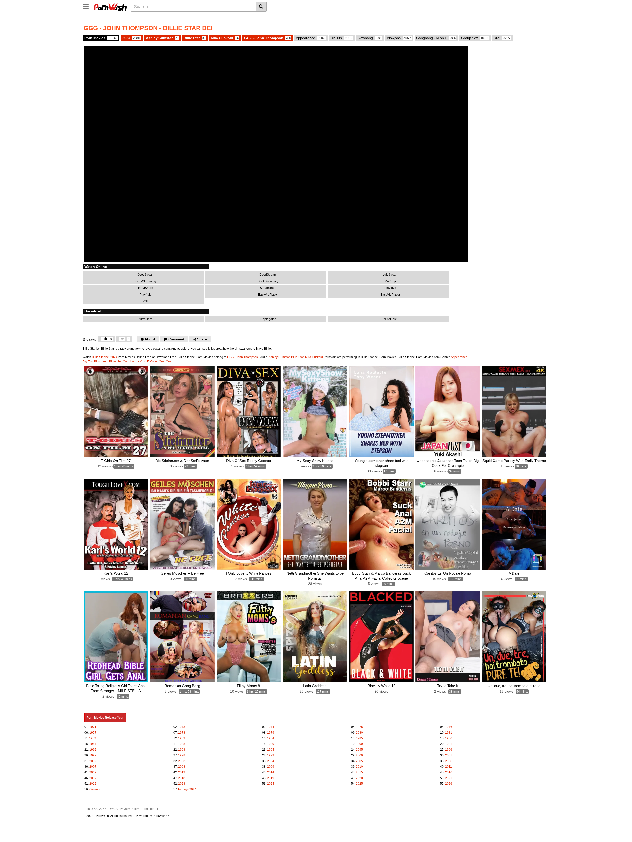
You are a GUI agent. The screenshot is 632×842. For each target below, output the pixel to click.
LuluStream (390, 274)
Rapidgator (268, 319)
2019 (270, 778)
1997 (92, 755)
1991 (448, 744)
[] (261, 7)
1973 (181, 727)
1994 (270, 749)
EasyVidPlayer (267, 294)
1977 (92, 732)
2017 (92, 778)
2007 (92, 766)
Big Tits (341, 38)
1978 (181, 732)
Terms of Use (150, 809)
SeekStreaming (145, 281)
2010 (359, 766)
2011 (448, 766)
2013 (181, 772)
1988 (181, 744)
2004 (270, 761)
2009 (270, 766)
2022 (92, 783)
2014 (270, 772)
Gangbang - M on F (436, 38)
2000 (359, 755)
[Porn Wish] (110, 6)
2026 (448, 783)
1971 (92, 727)
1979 (270, 732)
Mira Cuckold (225, 38)
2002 (92, 761)
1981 (448, 732)
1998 (181, 755)
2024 (131, 38)
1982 (92, 738)
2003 (181, 761)
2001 (448, 755)
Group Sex (474, 38)
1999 (270, 755)
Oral (502, 38)
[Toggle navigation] (87, 6)
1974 (270, 727)
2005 (359, 761)
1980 (359, 732)
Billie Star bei (101, 357)
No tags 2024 (187, 789)
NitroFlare (145, 319)
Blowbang (369, 38)
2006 (448, 761)
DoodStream (145, 274)
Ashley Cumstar (162, 38)
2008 (181, 766)
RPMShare (145, 288)
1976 (448, 727)
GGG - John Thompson (267, 38)
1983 (181, 738)
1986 (448, 738)
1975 (359, 727)
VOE (145, 301)
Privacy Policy (129, 809)
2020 (359, 778)
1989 (270, 744)
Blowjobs (399, 38)
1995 (359, 749)
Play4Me (390, 288)
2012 (92, 772)
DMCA (113, 809)
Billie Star (194, 38)
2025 (359, 783)
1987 (92, 744)
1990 (359, 744)
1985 (359, 738)
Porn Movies (100, 38)
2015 (359, 772)
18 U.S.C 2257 (96, 809)
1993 (181, 749)
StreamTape (267, 288)
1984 (270, 738)
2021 (448, 778)
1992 (92, 749)
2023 (181, 783)
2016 (448, 772)
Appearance (310, 38)
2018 (181, 778)
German (94, 789)
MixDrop (390, 281)
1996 (448, 749)
